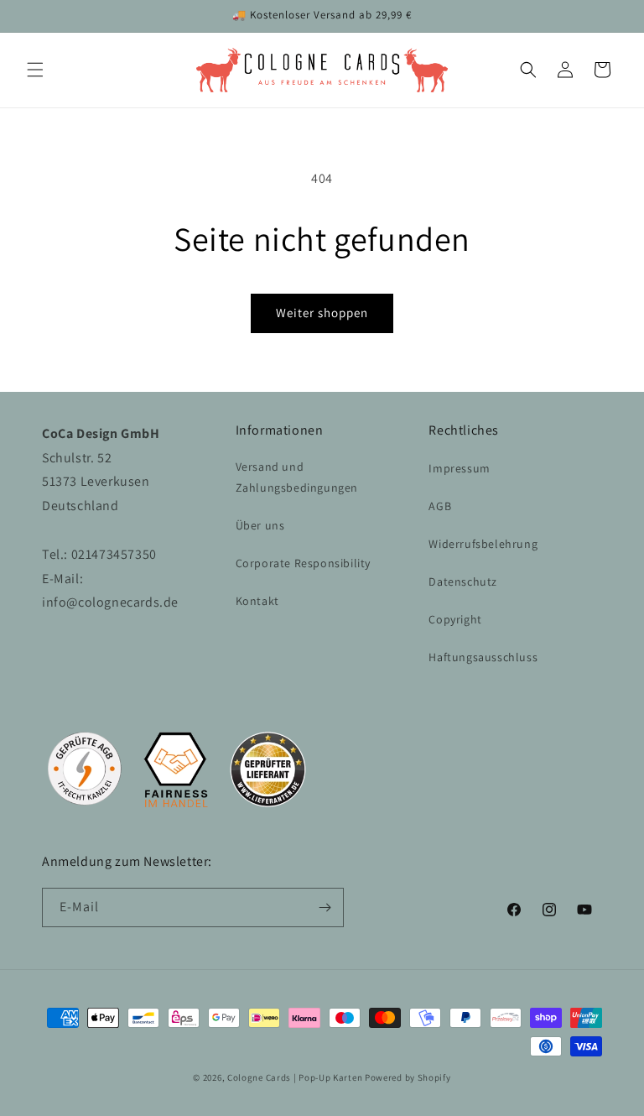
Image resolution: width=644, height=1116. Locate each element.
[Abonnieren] (324, 907)
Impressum (459, 468)
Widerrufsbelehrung (483, 543)
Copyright (454, 619)
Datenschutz (462, 581)
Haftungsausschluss (483, 657)
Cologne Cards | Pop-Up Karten (294, 1077)
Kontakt (257, 600)
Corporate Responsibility (303, 563)
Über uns (260, 525)
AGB (439, 506)
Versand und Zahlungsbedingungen (297, 477)
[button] (35, 69)
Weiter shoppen (322, 313)
